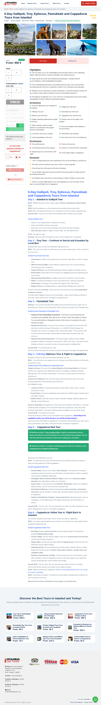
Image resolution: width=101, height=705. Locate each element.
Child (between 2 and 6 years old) (14, 85)
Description (43, 61)
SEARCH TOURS (90, 3)
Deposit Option (12, 166)
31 (7, 129)
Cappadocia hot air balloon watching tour (44, 448)
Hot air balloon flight (53, 432)
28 (17, 125)
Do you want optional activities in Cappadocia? (15, 148)
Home (23, 3)
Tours (11, 9)
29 (20, 125)
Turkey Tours (44, 3)
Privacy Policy (88, 702)
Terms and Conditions (76, 702)
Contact (66, 3)
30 (23, 125)
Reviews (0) (72, 61)
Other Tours (56, 3)
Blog (95, 702)
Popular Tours (31, 3)
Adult (8, 68)
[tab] (43, 61)
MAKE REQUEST (16, 179)
